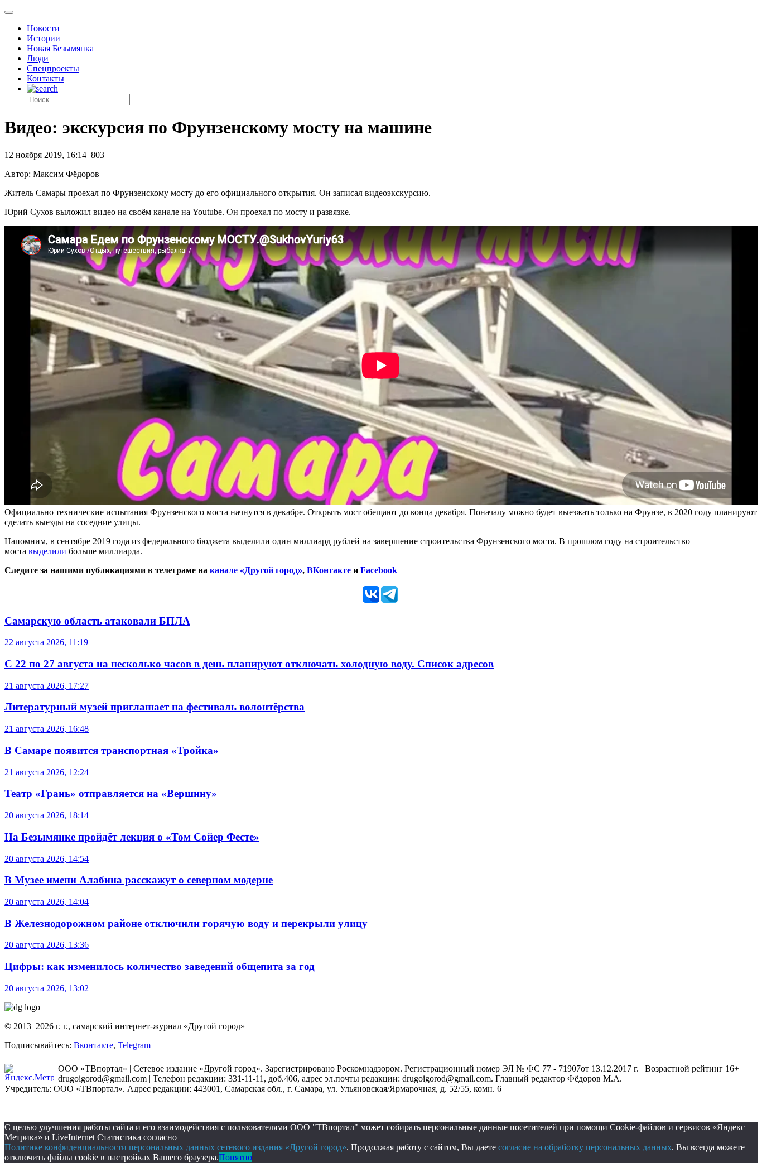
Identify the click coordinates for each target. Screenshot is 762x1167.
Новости (43, 28)
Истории (43, 38)
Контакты (45, 78)
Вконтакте (93, 1045)
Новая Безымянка (60, 48)
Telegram (134, 1045)
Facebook (378, 570)
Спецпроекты (53, 68)
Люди (38, 58)
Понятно (235, 1157)
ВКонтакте (329, 570)
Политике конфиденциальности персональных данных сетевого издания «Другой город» (175, 1147)
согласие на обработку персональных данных (585, 1147)
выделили (48, 551)
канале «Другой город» (256, 570)
